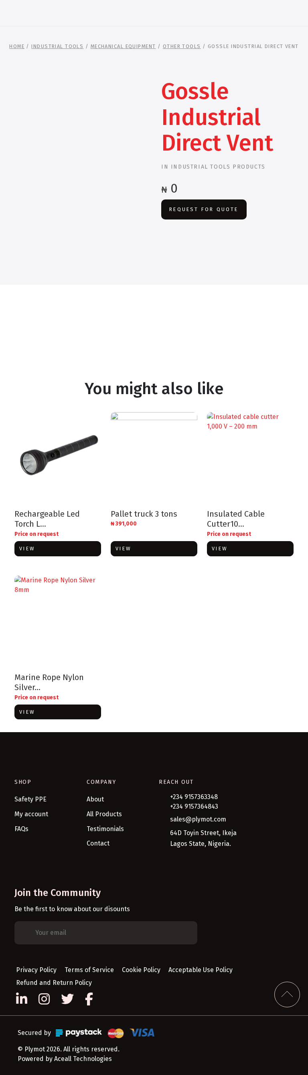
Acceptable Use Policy (200, 970)
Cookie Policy (141, 970)
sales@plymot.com (198, 819)
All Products (104, 814)
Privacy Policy (36, 970)
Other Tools (182, 46)
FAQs (21, 829)
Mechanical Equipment (123, 46)
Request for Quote (203, 209)
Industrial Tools (57, 46)
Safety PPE (30, 799)
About (95, 799)
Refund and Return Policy (54, 982)
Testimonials (105, 829)
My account (31, 814)
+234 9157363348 (194, 797)
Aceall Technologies (83, 1059)
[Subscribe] (185, 933)
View (27, 549)
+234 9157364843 (194, 806)
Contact (98, 843)
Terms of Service (89, 970)
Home (16, 46)
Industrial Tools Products (218, 166)
